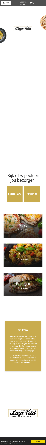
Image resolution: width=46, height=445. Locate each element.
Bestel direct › (23, 230)
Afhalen (31, 194)
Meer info (19, 443)
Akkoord (38, 442)
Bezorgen (13, 194)
